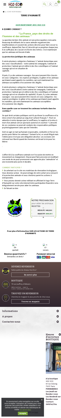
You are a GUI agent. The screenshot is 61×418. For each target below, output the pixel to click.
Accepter (22, 413)
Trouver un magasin (30, 301)
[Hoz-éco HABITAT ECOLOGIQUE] (16, 4)
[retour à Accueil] (3, 12)
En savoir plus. (25, 410)
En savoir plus (30, 275)
